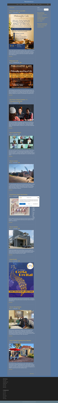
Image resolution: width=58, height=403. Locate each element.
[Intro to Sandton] (21, 239)
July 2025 (4, 384)
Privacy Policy (30, 205)
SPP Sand (4, 398)
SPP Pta (4, 397)
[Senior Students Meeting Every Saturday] (21, 352)
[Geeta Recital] (21, 279)
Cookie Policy (27, 205)
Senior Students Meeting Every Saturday (20, 340)
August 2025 (5, 383)
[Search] (48, 4)
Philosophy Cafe (13, 61)
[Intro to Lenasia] (21, 173)
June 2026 (4, 380)
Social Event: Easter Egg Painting (18, 194)
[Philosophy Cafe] (21, 76)
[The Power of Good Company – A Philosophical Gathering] (21, 112)
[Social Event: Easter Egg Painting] (20, 207)
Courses (21, 4)
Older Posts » (32, 373)
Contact (40, 4)
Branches (33, 4)
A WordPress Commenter (41, 25)
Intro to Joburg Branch (15, 307)
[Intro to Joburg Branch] (21, 319)
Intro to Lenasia (13, 161)
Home (17, 4)
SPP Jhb (4, 393)
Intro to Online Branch (15, 132)
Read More (10, 56)
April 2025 (4, 387)
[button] (38, 197)
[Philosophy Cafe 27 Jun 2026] (21, 31)
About (37, 4)
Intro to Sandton (13, 227)
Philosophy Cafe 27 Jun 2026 (17, 11)
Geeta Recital (13, 259)
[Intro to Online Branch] (21, 142)
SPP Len (4, 394)
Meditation (24, 4)
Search (38, 7)
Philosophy (29, 4)
